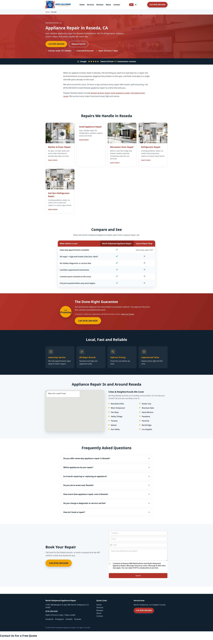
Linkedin (69, 619)
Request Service (78, 44)
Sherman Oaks (148, 408)
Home (82, 5)
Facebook (49, 619)
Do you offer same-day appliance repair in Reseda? (86, 458)
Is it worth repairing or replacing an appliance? (85, 476)
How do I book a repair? (74, 512)
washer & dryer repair (100, 93)
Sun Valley (115, 429)
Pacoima (145, 421)
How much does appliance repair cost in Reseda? (85, 494)
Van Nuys (115, 412)
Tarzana (114, 421)
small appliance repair (120, 93)
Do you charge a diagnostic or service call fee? (84, 503)
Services (90, 5)
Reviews (99, 5)
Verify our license (127, 314)
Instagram (59, 619)
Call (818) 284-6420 (157, 4)
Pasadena (146, 416)
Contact (116, 5)
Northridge (146, 425)
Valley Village (116, 416)
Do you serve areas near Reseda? (78, 485)
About (108, 5)
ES (136, 5)
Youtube (77, 619)
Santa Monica (147, 412)
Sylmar (114, 425)
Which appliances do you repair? (78, 467)
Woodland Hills (117, 404)
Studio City (146, 404)
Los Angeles (147, 429)
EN (131, 5)
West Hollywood (118, 408)
